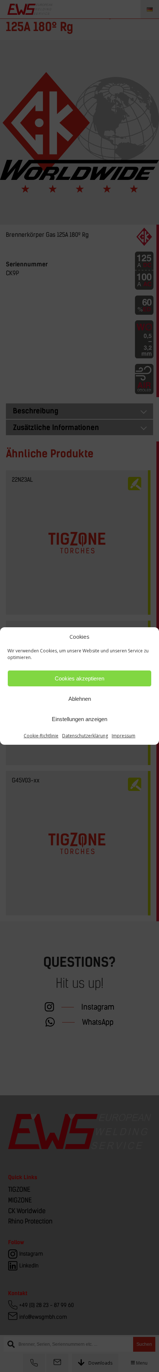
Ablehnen (79, 699)
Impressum (123, 736)
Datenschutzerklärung (85, 736)
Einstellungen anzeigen (79, 719)
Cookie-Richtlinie (41, 736)
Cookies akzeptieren (79, 678)
